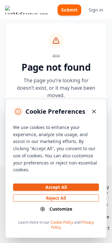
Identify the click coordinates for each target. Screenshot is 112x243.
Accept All (56, 187)
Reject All (56, 198)
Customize (60, 209)
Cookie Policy (61, 222)
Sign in (96, 10)
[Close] (94, 112)
